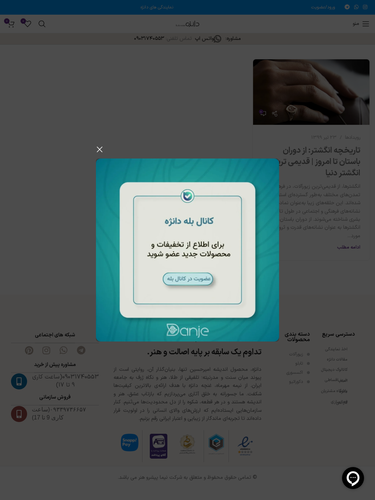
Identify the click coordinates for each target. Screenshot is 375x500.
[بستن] (99, 149)
